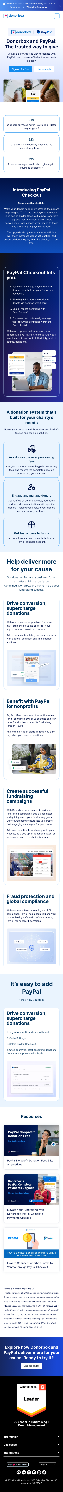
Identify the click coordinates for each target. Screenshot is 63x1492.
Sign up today (31, 1365)
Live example (44, 69)
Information (11, 1436)
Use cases (10, 1444)
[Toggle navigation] (56, 16)
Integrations (11, 1452)
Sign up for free (20, 69)
